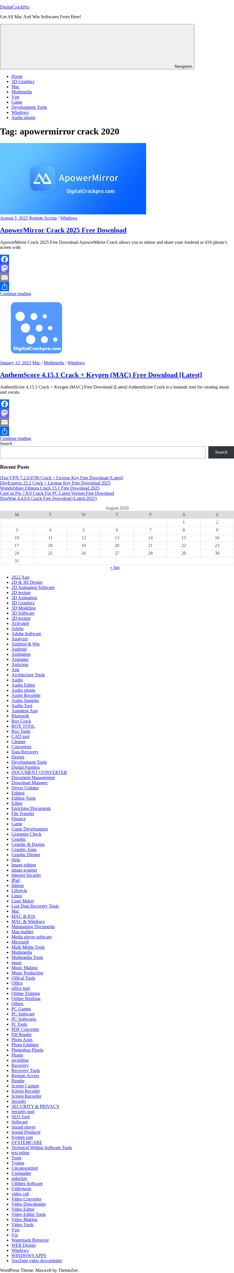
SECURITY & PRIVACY (35, 1106)
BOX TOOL (23, 726)
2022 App (20, 577)
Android (19, 649)
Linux (16, 895)
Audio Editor (23, 685)
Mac (15, 86)
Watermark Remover (30, 1240)
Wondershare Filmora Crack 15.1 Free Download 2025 (50, 488)
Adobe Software (26, 633)
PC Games (21, 1008)
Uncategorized (24, 1168)
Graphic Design (25, 854)
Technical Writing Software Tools (41, 1147)
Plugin (17, 1055)
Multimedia (21, 91)
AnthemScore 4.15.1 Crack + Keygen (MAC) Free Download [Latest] (101, 375)
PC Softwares (23, 1019)
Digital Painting (25, 767)
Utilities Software (27, 1183)
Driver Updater (25, 787)
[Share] (117, 286)
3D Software (23, 613)
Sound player (23, 1127)
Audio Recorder (26, 695)
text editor (20, 1152)
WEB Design (23, 1245)
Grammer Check (26, 834)
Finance (18, 818)
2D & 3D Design (27, 582)
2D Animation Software (33, 587)
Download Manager (29, 782)
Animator (20, 659)
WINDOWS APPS (28, 1255)
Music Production (27, 972)
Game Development (29, 828)
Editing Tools (23, 798)
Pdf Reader (21, 1034)
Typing (17, 1163)
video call (20, 1193)
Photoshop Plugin (27, 1049)
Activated (20, 623)
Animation (21, 654)
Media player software (31, 936)
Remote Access (43, 218)
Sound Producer (26, 1132)
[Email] (117, 277)
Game (16, 102)
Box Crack (21, 721)
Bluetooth (20, 715)
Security (18, 1101)
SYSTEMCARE (26, 1142)
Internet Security (26, 875)
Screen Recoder (25, 1091)
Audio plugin (23, 117)
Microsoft (20, 942)
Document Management (33, 777)
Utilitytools (21, 1188)
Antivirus (19, 664)
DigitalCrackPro (14, 7)
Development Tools (29, 107)
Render (18, 1080)
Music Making (24, 967)
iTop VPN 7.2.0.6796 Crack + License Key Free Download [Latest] (61, 477)
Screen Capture (25, 1085)
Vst (14, 1234)
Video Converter (26, 1198)
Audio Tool (21, 705)
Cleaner (18, 741)
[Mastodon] (117, 268)
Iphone (17, 885)
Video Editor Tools (28, 1214)
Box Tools (20, 731)
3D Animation (24, 597)
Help (15, 859)
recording (20, 1060)
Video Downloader (28, 1204)
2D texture (21, 592)
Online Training (25, 993)
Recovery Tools (25, 1070)
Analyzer (19, 638)
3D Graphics (23, 81)
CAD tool (20, 736)
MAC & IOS (23, 916)
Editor (17, 803)
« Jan (115, 567)
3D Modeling (23, 608)
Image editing (23, 864)
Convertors (21, 746)
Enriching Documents (31, 808)
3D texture (21, 618)
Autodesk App (24, 710)
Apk (15, 669)
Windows (20, 112)
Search (6, 443)
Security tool (22, 1111)
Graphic (18, 839)
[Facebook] (117, 259)
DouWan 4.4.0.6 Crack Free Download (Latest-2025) (48, 498)
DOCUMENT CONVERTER (39, 772)
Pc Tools (19, 1024)
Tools (16, 1157)
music (16, 962)
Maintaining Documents (33, 926)
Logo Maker (22, 900)
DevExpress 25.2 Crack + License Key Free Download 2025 (55, 482)
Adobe (17, 628)
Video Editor (23, 1209)
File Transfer (22, 813)
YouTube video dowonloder (36, 1260)
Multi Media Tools (28, 947)
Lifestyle (19, 890)
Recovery (20, 1065)
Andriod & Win (25, 643)
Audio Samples (25, 700)
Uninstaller (21, 1173)
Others (17, 1003)
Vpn (15, 96)
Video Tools (22, 1224)
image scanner (24, 870)
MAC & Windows (28, 921)
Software (19, 1121)
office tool (20, 988)
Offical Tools (23, 978)
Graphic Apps (24, 849)
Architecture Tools (28, 674)
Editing (18, 793)
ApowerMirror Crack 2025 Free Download (63, 230)
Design (17, 757)
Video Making (24, 1219)
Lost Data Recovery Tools (35, 906)
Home (17, 76)
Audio (17, 679)
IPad (15, 880)
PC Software (23, 1013)
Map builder (22, 931)
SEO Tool (20, 1116)
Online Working (26, 998)
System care (22, 1137)
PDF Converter (25, 1029)
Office (17, 983)
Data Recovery (25, 751)
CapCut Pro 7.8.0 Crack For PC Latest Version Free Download (57, 493)
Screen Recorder (26, 1096)
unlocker (19, 1178)
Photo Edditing (25, 1044)
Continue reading (15, 293)
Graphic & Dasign (28, 844)
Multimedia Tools (27, 957)
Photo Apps (22, 1039)
